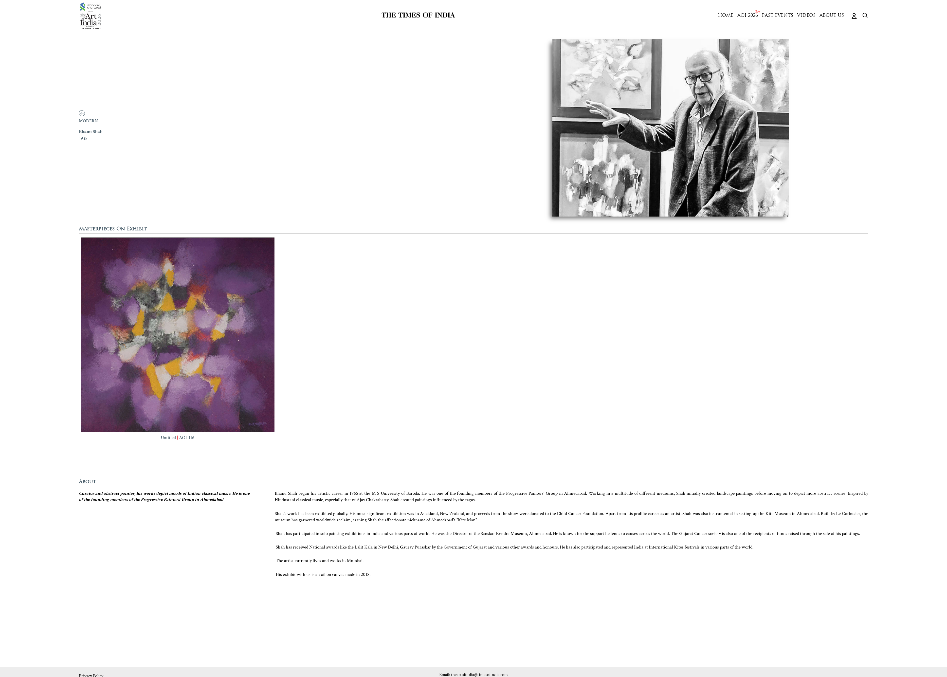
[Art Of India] (90, 15)
